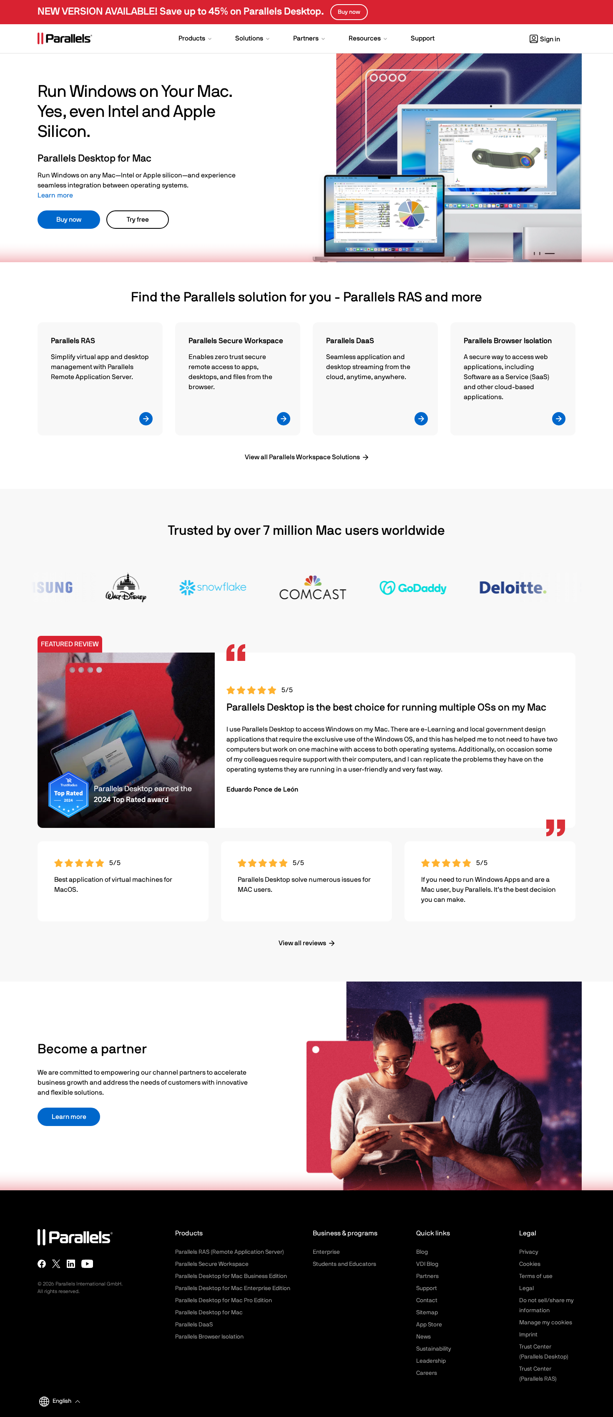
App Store (429, 1325)
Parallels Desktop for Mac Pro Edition (223, 1300)
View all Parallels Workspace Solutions (302, 457)
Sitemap (427, 1313)
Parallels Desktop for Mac (209, 1313)
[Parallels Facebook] (42, 1264)
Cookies (529, 1264)
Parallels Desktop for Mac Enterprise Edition (232, 1288)
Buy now (68, 219)
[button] (196, 39)
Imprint (528, 1335)
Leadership (431, 1361)
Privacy (528, 1252)
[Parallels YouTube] (87, 1264)
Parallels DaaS (194, 1325)
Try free (138, 219)
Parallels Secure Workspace (212, 1264)
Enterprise (326, 1252)
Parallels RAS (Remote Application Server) (229, 1252)
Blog (422, 1252)
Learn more (55, 195)
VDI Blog (427, 1264)
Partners (427, 1276)
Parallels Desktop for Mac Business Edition (231, 1276)
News (423, 1337)
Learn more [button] (69, 1116)
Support (426, 1288)
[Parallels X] (56, 1264)
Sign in (550, 39)
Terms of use (536, 1276)
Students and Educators (344, 1264)
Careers (426, 1373)
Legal (526, 1288)
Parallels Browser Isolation (209, 1337)
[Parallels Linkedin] (71, 1264)
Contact (426, 1300)
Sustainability (433, 1349)
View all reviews (302, 943)
